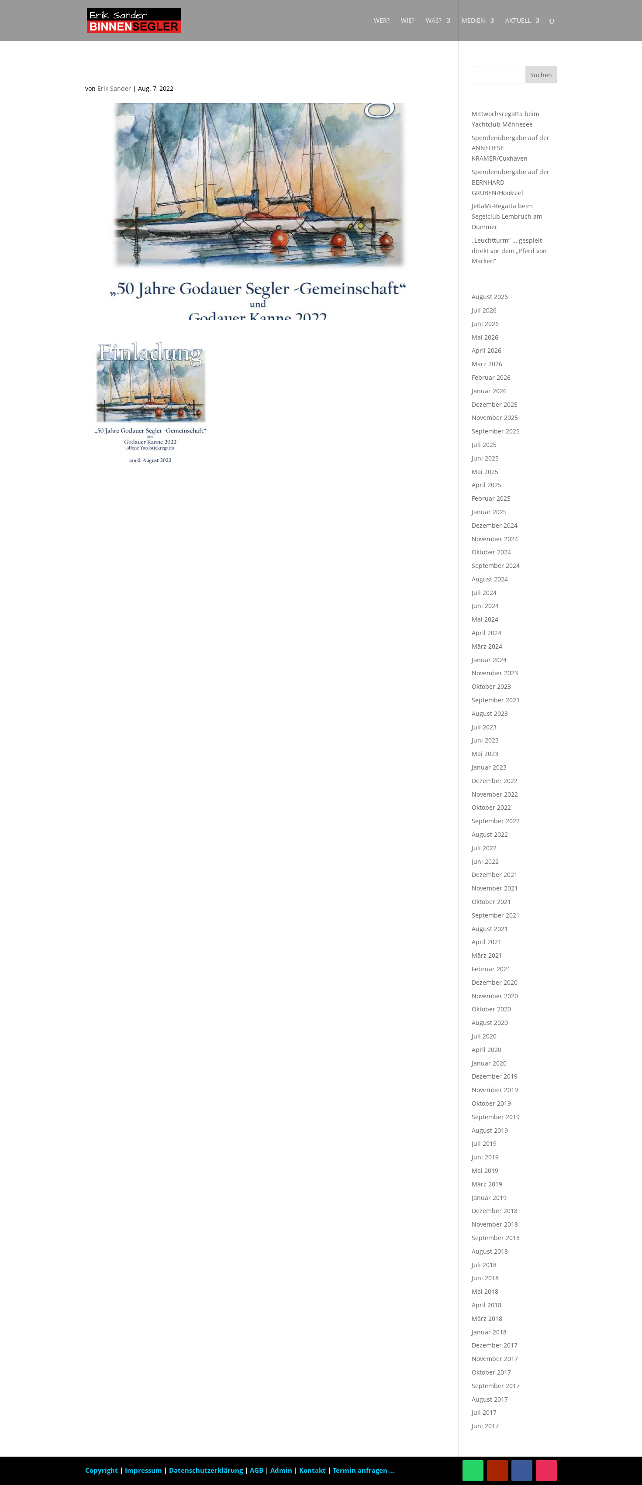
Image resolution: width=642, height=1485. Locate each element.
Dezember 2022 (495, 781)
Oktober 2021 (491, 901)
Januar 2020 (489, 1063)
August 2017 (490, 1399)
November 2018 (495, 1224)
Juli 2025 (484, 444)
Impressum (144, 1470)
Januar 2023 (489, 767)
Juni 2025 (485, 458)
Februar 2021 (491, 969)
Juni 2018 (485, 1278)
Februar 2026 (491, 377)
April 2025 (486, 485)
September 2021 (496, 915)
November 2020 (495, 996)
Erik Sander (114, 88)
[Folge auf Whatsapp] (473, 1470)
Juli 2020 (484, 1036)
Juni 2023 (485, 740)
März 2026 (487, 364)
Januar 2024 (489, 660)
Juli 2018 (484, 1265)
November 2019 (495, 1090)
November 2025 (495, 417)
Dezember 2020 (495, 982)
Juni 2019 (485, 1157)
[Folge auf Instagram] (546, 1470)
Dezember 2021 (495, 874)
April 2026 (486, 350)
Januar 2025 (489, 512)
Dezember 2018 (495, 1211)
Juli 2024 (484, 592)
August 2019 (490, 1130)
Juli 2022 (484, 848)
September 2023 (496, 700)
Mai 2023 (485, 753)
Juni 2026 (485, 324)
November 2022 (495, 794)
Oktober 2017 (491, 1372)
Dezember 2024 (495, 525)
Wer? (382, 20)
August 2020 (490, 1022)
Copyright (101, 1470)
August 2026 (490, 296)
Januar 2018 (489, 1332)
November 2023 (495, 673)
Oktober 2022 (491, 807)
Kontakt (312, 1470)
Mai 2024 (485, 619)
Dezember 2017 (495, 1345)
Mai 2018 (485, 1291)
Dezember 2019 (495, 1076)
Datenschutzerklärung (207, 1470)
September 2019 (496, 1117)
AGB (257, 1470)
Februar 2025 (491, 498)
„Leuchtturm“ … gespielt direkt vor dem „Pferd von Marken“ (509, 250)
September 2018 (496, 1238)
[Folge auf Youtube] (497, 1470)
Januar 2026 (489, 391)
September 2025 (496, 431)
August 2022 (490, 834)
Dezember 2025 (495, 404)
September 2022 (496, 821)
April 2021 (486, 942)
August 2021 (490, 929)
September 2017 (496, 1386)
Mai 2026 (485, 337)
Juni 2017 (485, 1426)
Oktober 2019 (491, 1103)
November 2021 (495, 888)
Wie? (407, 20)
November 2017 (495, 1358)
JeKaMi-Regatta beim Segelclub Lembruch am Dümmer (507, 216)
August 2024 (490, 579)
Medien (473, 20)
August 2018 (490, 1251)
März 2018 (487, 1318)
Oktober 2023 (491, 686)
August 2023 (490, 713)
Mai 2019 (485, 1170)
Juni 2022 (485, 861)
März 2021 (487, 955)
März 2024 (487, 646)
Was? (434, 20)
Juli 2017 (484, 1412)
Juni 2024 (485, 606)
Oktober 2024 (491, 552)
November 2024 (495, 539)
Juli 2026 (484, 310)
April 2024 (486, 633)
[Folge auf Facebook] (521, 1470)
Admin (281, 1470)
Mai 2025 (485, 472)
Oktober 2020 (491, 1009)
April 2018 (486, 1305)
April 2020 (486, 1049)
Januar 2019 (489, 1197)
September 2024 (496, 565)
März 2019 (487, 1184)
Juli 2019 (484, 1143)
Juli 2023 (484, 727)
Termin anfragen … (364, 1470)
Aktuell (518, 20)
